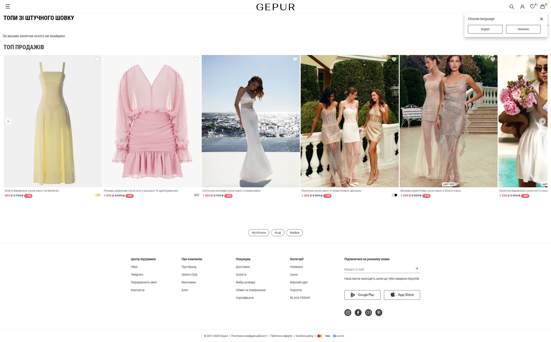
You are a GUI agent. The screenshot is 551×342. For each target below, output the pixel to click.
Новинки (296, 267)
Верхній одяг (299, 282)
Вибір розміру (245, 282)
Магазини (189, 282)
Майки (294, 232)
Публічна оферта (281, 335)
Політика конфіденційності (249, 335)
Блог (185, 290)
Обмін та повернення (251, 290)
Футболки (259, 232)
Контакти (137, 290)
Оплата (241, 274)
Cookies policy (304, 335)
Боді (278, 232)
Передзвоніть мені (144, 282)
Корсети (296, 290)
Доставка (243, 267)
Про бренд (189, 267)
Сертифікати (245, 297)
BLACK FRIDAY (300, 297)
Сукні (294, 274)
